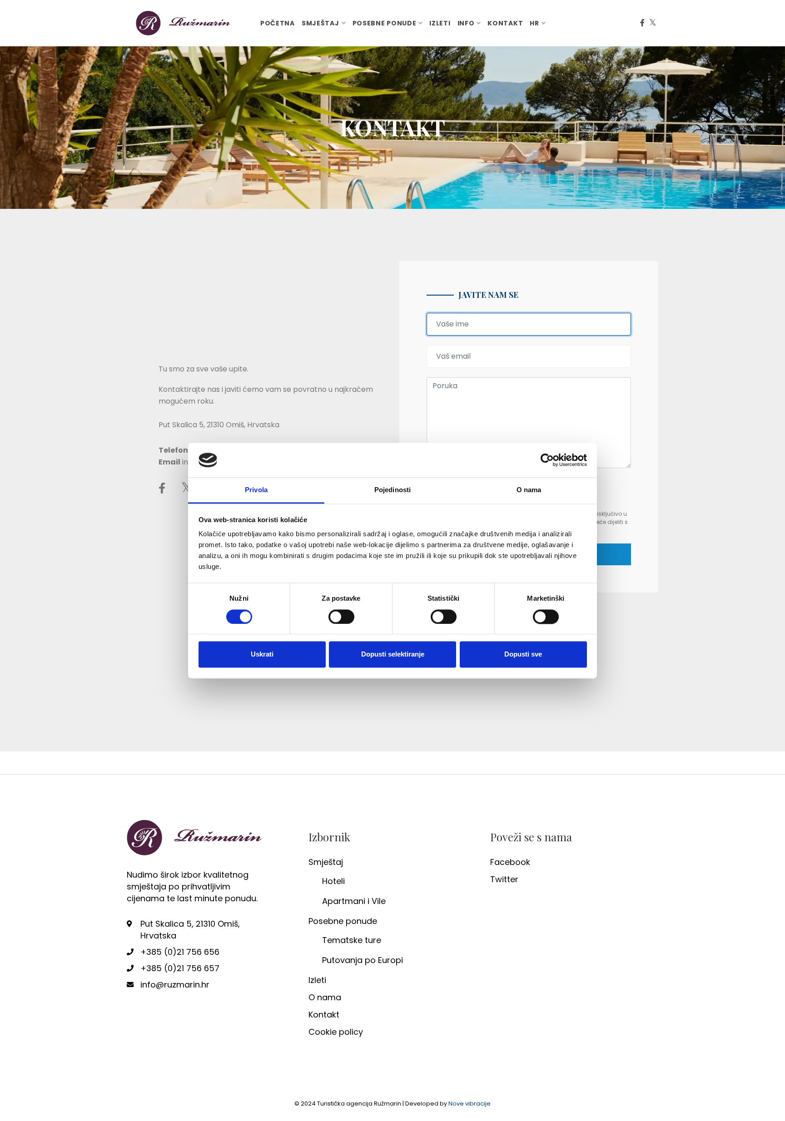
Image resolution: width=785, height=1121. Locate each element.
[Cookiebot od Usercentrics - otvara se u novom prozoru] (547, 460)
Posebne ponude (385, 23)
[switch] (341, 616)
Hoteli (333, 881)
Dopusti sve (523, 654)
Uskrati (262, 654)
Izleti (439, 23)
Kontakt (505, 23)
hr (534, 23)
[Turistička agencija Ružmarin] (183, 22)
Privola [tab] (256, 490)
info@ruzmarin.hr (174, 984)
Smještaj (320, 23)
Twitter (504, 879)
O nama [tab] (529, 490)
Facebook (510, 862)
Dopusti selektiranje (392, 654)
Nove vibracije (469, 1103)
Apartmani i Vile (354, 901)
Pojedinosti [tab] (392, 490)
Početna (277, 23)
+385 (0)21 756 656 (179, 952)
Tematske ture (351, 940)
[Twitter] (652, 23)
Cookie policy (335, 1031)
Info (466, 23)
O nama (324, 997)
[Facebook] (642, 23)
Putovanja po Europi (362, 960)
